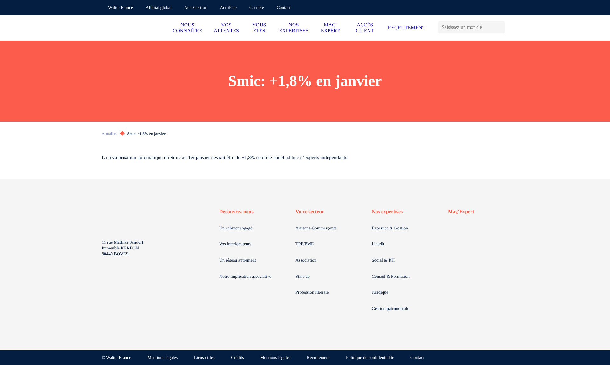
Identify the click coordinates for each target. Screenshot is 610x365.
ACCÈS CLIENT (365, 27)
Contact (284, 7)
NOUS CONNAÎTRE (187, 27)
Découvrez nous (236, 211)
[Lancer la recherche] (500, 27)
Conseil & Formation (391, 276)
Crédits (237, 357)
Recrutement (318, 357)
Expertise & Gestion (390, 228)
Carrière (256, 7)
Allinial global (159, 7)
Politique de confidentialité (370, 357)
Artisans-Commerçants (315, 228)
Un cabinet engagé (235, 228)
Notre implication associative (245, 276)
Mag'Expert (461, 211)
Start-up (302, 276)
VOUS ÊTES (259, 27)
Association (305, 260)
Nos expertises (387, 211)
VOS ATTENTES (226, 27)
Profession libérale (312, 292)
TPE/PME (304, 244)
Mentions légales (162, 357)
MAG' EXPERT (330, 27)
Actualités (109, 133)
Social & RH (383, 260)
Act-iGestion (195, 7)
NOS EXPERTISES (293, 27)
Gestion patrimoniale (390, 308)
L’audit (378, 244)
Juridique (380, 292)
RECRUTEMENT (406, 28)
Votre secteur (309, 211)
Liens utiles (204, 357)
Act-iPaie (228, 7)
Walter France (120, 7)
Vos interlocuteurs (235, 244)
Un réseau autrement (237, 260)
